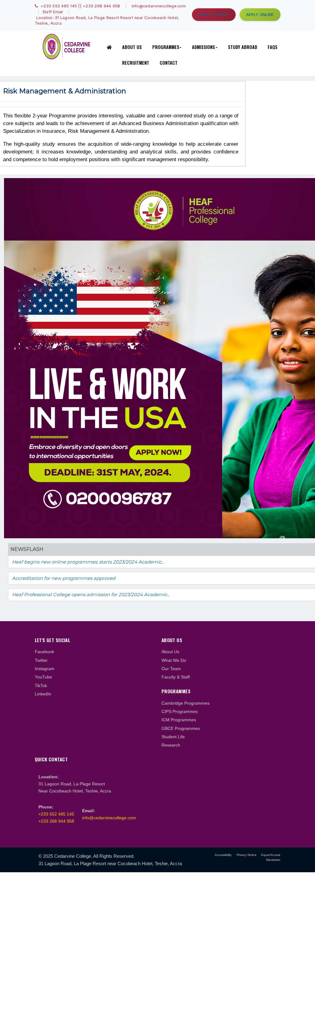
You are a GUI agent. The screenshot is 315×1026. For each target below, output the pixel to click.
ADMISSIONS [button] (203, 47)
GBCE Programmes (180, 728)
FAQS (272, 47)
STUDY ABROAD (242, 47)
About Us (170, 651)
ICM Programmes (178, 719)
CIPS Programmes (179, 711)
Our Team (171, 668)
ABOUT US (132, 47)
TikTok (41, 685)
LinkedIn (43, 693)
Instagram (44, 668)
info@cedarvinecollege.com (109, 817)
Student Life (173, 736)
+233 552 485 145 (56, 814)
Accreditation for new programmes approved (63, 578)
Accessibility (223, 855)
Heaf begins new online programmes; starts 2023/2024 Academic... (88, 562)
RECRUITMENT (135, 62)
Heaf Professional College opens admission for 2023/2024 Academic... (91, 594)
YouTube (43, 676)
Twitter (41, 660)
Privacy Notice (247, 855)
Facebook (44, 651)
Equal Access (270, 855)
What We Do (173, 660)
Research (170, 745)
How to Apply (214, 14)
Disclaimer (273, 859)
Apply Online (260, 14)
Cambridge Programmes (185, 703)
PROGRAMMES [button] (165, 47)
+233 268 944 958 (56, 821)
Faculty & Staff (175, 676)
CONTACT (168, 62)
